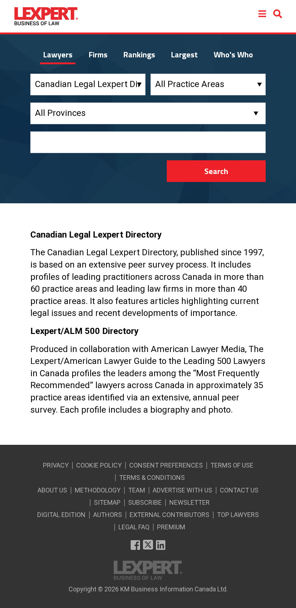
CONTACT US (239, 490)
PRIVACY (56, 465)
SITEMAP (107, 502)
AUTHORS (107, 514)
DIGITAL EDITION (61, 514)
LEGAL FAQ (133, 527)
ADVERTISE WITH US (182, 490)
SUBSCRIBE (145, 502)
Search (216, 171)
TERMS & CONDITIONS (152, 477)
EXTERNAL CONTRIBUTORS (169, 514)
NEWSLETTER (189, 502)
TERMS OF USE (231, 465)
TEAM (136, 490)
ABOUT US (52, 490)
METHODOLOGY (98, 490)
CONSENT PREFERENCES (166, 465)
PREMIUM (171, 527)
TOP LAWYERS (238, 514)
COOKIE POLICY (99, 465)
